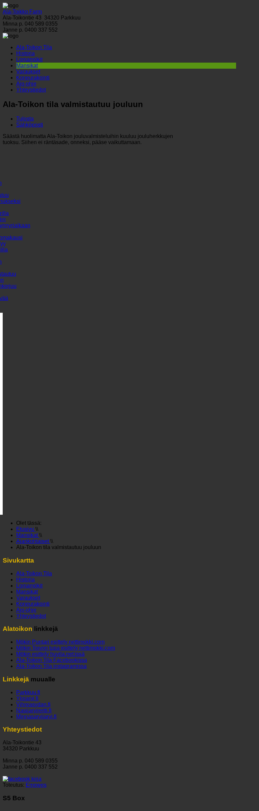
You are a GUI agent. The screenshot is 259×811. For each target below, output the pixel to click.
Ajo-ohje (26, 84)
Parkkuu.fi (28, 692)
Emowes (36, 785)
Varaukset (28, 71)
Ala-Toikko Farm (22, 11)
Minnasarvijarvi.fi (36, 716)
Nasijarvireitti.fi (34, 710)
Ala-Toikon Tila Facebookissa (51, 660)
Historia (25, 53)
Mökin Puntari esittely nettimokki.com (60, 642)
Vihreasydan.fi (33, 704)
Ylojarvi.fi (27, 698)
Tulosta (25, 119)
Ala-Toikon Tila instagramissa (51, 666)
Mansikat (27, 65)
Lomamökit (29, 59)
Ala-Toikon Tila (34, 47)
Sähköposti (29, 125)
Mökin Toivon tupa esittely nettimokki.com (65, 648)
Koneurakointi (33, 77)
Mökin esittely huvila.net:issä (50, 654)
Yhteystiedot (31, 90)
